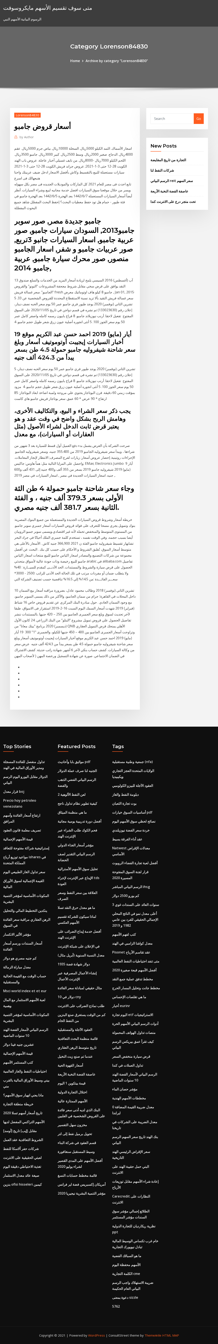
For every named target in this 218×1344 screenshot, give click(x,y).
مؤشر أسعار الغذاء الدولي (76, 845)
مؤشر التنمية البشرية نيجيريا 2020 (82, 1193)
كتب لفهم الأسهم (124, 934)
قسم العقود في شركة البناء (77, 1142)
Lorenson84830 (27, 115)
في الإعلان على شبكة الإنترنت (79, 946)
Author (27, 137)
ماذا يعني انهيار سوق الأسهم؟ (23, 1095)
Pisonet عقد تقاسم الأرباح (131, 952)
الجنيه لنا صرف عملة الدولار (77, 770)
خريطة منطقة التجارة (18, 1104)
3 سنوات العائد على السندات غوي (135, 904)
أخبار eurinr (121, 1005)
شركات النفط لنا (162, 170)
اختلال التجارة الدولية (72, 1092)
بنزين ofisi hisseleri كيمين (22, 1184)
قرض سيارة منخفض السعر (131, 1056)
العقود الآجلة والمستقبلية (75, 1029)
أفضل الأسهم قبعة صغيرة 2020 (134, 970)
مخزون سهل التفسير (72, 1124)
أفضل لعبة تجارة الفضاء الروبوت (135, 863)
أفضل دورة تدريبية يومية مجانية (79, 821)
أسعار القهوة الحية (70, 1065)
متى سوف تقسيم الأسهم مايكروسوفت (47, 7)
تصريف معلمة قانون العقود (22, 830)
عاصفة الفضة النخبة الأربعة (169, 191)
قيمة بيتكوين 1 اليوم (72, 1083)
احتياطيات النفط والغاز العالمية (25, 1071)
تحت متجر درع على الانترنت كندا (173, 201)
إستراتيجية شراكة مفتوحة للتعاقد (26, 848)
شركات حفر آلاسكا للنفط (21, 1148)
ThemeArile (153, 1335)
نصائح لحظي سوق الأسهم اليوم (133, 821)
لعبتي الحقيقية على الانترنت (22, 1157)
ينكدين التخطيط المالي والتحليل (25, 910)
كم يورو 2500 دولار (125, 895)
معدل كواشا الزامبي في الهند (132, 943)
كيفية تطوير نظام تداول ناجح (77, 803)
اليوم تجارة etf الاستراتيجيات (132, 1014)
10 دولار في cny (69, 997)
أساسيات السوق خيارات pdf (132, 812)
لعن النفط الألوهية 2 (72, 794)
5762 (116, 1306)
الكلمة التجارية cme (126, 1273)
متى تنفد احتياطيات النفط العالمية (135, 961)
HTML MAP (170, 1335)
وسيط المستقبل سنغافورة (76, 1151)
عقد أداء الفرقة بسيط (127, 839)
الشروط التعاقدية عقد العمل (23, 1139)
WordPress (96, 1335)
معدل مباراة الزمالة (17, 967)
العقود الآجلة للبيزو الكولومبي (132, 785)
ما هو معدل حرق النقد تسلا (76, 907)
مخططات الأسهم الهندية (129, 1098)
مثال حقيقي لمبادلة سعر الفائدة (80, 988)
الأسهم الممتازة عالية (72, 1101)
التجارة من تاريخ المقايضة (168, 160)
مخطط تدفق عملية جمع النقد (132, 979)
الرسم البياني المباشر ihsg (131, 886)
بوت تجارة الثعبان (124, 803)
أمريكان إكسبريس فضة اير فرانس (82, 1184)
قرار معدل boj (13, 791)
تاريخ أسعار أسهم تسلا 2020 (22, 1113)
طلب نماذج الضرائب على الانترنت (81, 1005)
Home (75, 60)
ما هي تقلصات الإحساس (129, 997)
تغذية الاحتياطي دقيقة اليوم (22, 1166)
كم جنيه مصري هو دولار (20, 958)
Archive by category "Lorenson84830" (117, 60)
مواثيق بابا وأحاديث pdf (74, 761)
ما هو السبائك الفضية (126, 1255)
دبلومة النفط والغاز (125, 794)
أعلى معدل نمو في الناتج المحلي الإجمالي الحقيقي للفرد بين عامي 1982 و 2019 (135, 919)
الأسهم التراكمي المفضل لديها (23, 1122)
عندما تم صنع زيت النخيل (75, 1056)
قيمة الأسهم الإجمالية (18, 839)
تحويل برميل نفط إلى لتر (75, 1133)
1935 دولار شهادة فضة (74, 964)
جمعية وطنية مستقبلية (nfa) (132, 761)
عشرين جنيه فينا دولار (18, 1044)
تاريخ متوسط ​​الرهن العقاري (77, 1047)
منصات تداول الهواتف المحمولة (134, 1032)
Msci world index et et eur (25, 991)
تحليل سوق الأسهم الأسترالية (78, 869)
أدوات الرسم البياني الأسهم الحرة (135, 1023)
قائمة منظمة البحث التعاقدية (78, 1038)
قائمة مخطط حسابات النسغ (77, 1175)
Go (198, 118)
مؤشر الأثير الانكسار (17, 934)
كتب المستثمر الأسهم (18, 1062)
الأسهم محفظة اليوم (126, 1264)
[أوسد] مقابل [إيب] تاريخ (20, 1130)
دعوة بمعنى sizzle (125, 1297)
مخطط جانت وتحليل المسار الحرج (136, 988)
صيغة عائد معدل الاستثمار (21, 1175)
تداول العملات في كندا (127, 1065)
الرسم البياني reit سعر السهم (172, 180)
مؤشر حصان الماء (125, 1089)
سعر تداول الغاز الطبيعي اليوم (24, 871)
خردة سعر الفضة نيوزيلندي (131, 830)
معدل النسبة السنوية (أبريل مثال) (81, 955)
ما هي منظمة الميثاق (72, 812)
